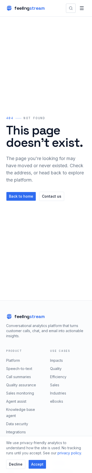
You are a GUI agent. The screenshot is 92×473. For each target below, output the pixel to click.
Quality (56, 368)
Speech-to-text (19, 368)
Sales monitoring (20, 393)
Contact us (51, 196)
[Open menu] (82, 8)
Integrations (16, 432)
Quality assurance (21, 385)
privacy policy (69, 453)
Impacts (56, 360)
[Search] (71, 8)
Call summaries (18, 377)
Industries (58, 393)
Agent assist (16, 401)
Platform (13, 360)
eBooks (56, 401)
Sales (54, 385)
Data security (17, 424)
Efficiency (58, 377)
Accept (37, 464)
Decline (15, 464)
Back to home (21, 196)
